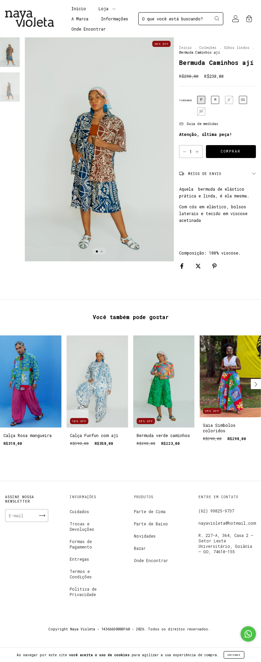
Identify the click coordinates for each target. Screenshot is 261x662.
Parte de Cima (150, 511)
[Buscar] (217, 18)
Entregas (79, 559)
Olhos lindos (236, 48)
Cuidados (79, 511)
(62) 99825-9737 (216, 510)
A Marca (79, 18)
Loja (105, 8)
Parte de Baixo (151, 523)
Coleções (207, 48)
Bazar (140, 548)
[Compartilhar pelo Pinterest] (214, 265)
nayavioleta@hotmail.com (227, 523)
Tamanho (185, 100)
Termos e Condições (81, 574)
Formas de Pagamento (81, 544)
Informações (114, 18)
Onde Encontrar (88, 29)
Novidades (145, 536)
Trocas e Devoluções (82, 526)
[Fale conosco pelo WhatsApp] (248, 634)
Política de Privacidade (83, 591)
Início (78, 8)
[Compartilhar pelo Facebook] (183, 265)
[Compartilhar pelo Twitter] (199, 265)
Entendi (234, 655)
